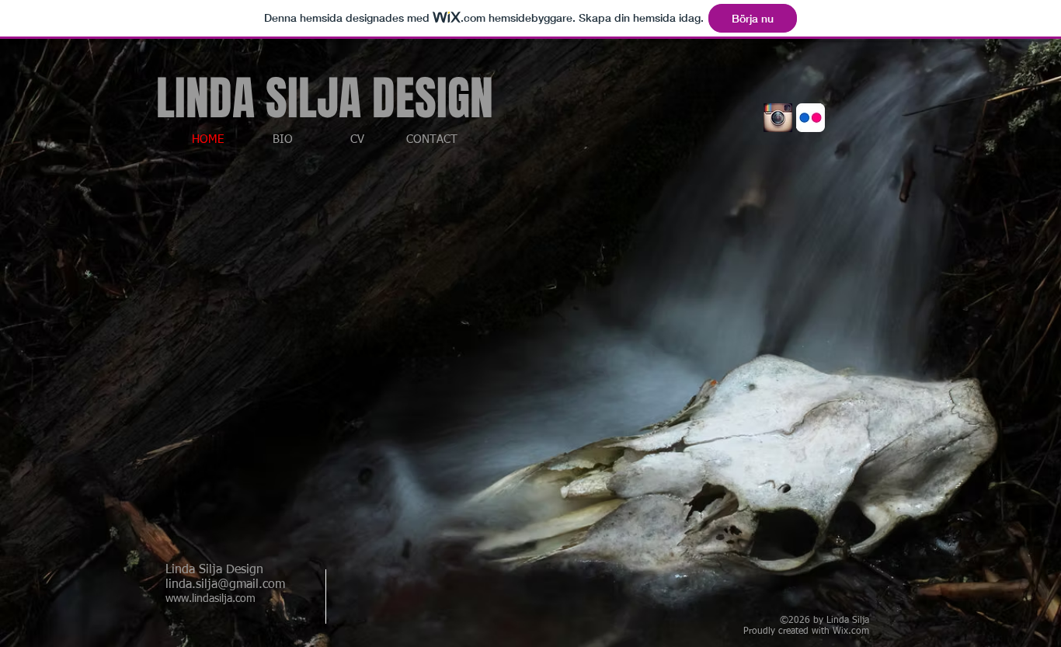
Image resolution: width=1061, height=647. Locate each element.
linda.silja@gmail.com (225, 585)
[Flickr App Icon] (810, 117)
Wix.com (851, 631)
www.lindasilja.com (210, 598)
